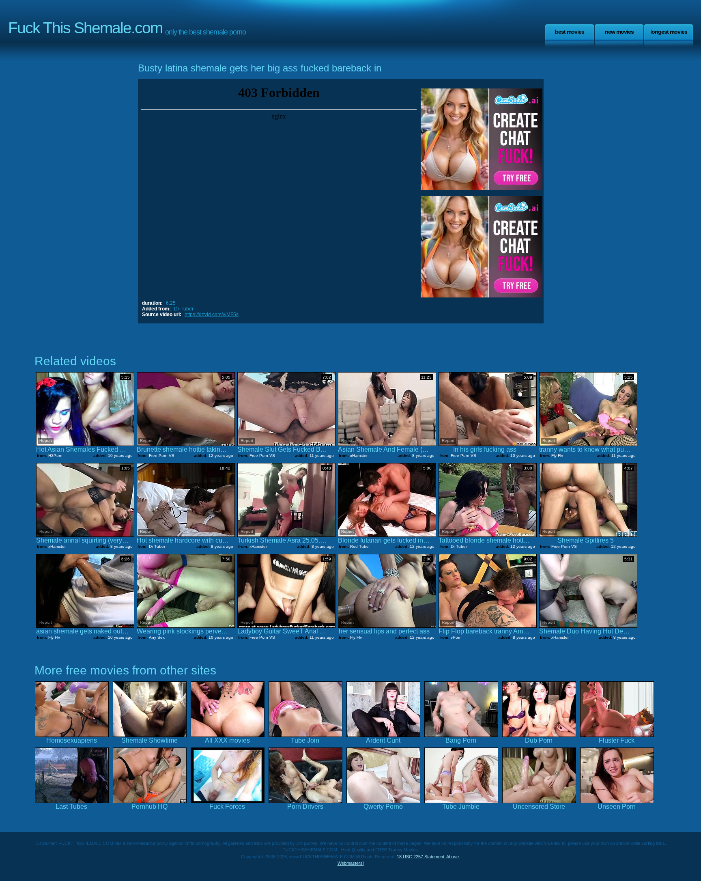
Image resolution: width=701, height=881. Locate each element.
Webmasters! (351, 863)
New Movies (619, 31)
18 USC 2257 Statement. (421, 856)
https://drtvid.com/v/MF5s (212, 314)
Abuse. (453, 856)
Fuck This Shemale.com (85, 28)
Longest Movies (668, 31)
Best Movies (569, 31)
